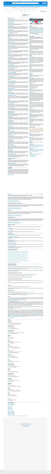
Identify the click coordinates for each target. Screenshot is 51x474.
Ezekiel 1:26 (9, 268)
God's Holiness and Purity (11, 234)
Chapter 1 (9, 11)
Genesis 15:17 (31, 63)
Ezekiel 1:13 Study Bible (11, 411)
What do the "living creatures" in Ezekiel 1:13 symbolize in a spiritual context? (18, 258)
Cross (23, 16)
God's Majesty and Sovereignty (12, 243)
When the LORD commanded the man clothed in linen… (14, 207)
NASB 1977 (9, 53)
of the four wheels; (32, 155)
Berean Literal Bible (10, 33)
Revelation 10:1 (31, 118)
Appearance (30, 145)
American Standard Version (11, 76)
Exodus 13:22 (10, 313)
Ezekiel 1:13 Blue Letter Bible (11, 403)
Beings (33, 145)
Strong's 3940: (10, 357)
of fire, (38, 30)
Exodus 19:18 (19, 313)
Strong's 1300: (10, 386)
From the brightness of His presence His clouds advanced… (15, 215)
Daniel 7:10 (30, 68)
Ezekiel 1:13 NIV (10, 406)
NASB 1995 (9, 49)
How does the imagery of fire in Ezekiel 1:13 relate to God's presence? (17, 259)
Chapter (42, 194)
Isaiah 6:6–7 (35, 274)
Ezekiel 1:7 (30, 133)
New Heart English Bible (11, 103)
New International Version (11, 19)
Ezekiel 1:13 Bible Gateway (11, 404)
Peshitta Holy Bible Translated (12, 163)
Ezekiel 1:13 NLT (10, 407)
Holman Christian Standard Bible (12, 72)
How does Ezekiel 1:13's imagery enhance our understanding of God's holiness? (18, 251)
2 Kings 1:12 (41, 313)
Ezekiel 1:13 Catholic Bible (11, 414)
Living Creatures (10, 228)
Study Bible (9, 194)
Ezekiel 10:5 (9, 294)
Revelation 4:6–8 (23, 268)
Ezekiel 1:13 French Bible (11, 413)
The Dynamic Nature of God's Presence (13, 236)
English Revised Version (11, 84)
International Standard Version (12, 95)
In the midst (33, 29)
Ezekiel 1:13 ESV (10, 408)
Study (25, 16)
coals (36, 30)
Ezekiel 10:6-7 (31, 56)
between (39, 31)
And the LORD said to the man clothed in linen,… (14, 200)
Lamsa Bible (9, 159)
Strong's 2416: (10, 328)
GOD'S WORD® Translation (11, 88)
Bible (5, 11)
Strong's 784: (9, 338)
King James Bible (10, 38)
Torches (37, 151)
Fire (29, 31)
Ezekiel (7, 11)
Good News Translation (11, 92)
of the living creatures (38, 29)
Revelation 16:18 (24, 316)
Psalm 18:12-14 (31, 77)
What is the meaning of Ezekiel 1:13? (13, 250)
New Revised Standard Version (12, 154)
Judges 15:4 (14, 304)
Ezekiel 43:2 (31, 83)
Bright (35, 145)
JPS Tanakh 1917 (10, 168)
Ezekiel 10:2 (31, 39)
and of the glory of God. (33, 156)
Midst (42, 150)
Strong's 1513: (10, 343)
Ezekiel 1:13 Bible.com (11, 405)
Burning (41, 145)
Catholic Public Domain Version (12, 145)
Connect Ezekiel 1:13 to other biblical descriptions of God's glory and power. (18, 255)
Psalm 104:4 (41, 280)
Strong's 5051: (10, 381)
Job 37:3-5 (30, 101)
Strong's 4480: (10, 395)
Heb (29, 16)
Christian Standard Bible (11, 68)
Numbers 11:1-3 (31, 313)
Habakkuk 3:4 (31, 74)
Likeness (40, 150)
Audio (21, 16)
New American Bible (10, 150)
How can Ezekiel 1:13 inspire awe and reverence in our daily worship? (17, 254)
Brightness (37, 145)
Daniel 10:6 (30, 113)
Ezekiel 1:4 (29, 286)
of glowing (34, 30)
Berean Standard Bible (11, 29)
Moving (32, 151)
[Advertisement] (25, 188)
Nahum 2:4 (40, 303)
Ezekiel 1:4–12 (39, 266)
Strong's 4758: (10, 333)
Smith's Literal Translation (11, 135)
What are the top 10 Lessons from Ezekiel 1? (14, 262)
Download (42, 34)
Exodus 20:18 (22, 304)
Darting (33, 150)
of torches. (41, 30)
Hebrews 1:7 (9, 281)
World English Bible (10, 116)
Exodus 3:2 (34, 312)
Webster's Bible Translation (11, 107)
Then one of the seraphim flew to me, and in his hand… (14, 201)
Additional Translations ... (11, 174)
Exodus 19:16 (28, 292)
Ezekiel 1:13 (9, 297)
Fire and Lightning (10, 230)
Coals (42, 145)
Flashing (36, 150)
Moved (30, 151)
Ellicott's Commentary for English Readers (13, 300)
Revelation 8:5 (31, 275)
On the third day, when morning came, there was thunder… (15, 222)
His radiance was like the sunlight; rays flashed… (13, 214)
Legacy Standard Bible (11, 57)
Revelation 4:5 (31, 50)
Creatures (30, 150)
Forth (38, 150)
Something (34, 151)
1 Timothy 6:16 (23, 288)
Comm (28, 16)
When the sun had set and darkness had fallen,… (14, 208)
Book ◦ (40, 194)
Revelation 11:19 (19, 316)
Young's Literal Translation (11, 131)
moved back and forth (34, 31)
